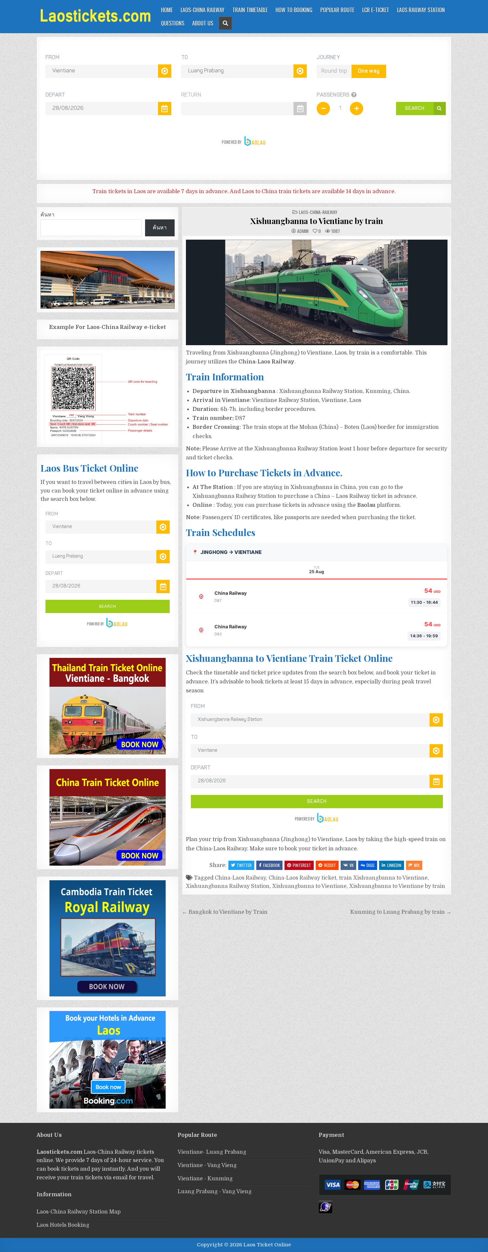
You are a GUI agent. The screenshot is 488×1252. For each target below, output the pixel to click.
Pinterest (302, 865)
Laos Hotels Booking (63, 1225)
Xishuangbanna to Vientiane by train (316, 220)
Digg (370, 865)
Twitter (244, 865)
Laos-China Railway (202, 10)
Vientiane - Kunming (205, 1179)
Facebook (271, 865)
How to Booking (294, 10)
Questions (172, 23)
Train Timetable (250, 10)
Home (167, 10)
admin (302, 231)
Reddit (330, 865)
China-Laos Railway (240, 878)
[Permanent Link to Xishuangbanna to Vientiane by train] (317, 292)
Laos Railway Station (421, 10)
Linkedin (394, 865)
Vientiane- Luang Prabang (212, 1152)
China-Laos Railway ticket (302, 878)
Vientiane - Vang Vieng (207, 1165)
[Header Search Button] (225, 23)
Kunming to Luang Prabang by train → (400, 912)
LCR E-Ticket (375, 10)
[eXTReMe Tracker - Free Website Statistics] (325, 1211)
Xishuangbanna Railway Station (228, 886)
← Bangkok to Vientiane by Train (225, 912)
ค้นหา (47, 215)
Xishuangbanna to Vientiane (309, 886)
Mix (417, 865)
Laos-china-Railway (318, 211)
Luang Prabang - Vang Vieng (215, 1192)
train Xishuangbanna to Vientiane (383, 878)
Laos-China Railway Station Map (79, 1212)
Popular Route (337, 10)
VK (352, 865)
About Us (202, 23)
